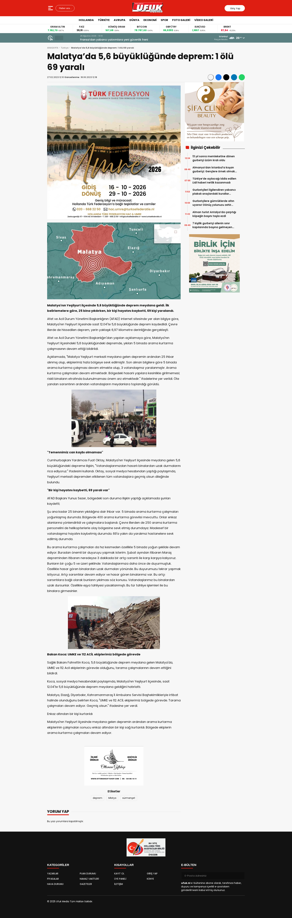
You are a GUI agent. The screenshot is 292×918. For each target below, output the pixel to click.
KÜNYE (150, 878)
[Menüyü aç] (51, 8)
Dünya (134, 20)
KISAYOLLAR (124, 865)
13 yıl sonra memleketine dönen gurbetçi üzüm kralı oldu (213, 158)
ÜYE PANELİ (120, 878)
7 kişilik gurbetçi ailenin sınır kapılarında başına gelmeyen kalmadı (212, 225)
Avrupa (119, 20)
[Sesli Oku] (211, 77)
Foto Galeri (181, 20)
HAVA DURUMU (55, 884)
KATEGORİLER (58, 865)
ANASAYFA (52, 47)
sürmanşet (128, 798)
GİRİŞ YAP (152, 873)
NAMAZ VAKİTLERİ (89, 878)
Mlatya (112, 798)
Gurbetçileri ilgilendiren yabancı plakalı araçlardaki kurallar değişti (214, 192)
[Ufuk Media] (147, 8)
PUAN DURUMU (88, 873)
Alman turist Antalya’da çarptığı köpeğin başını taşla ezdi (214, 214)
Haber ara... (65, 8)
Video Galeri (203, 20)
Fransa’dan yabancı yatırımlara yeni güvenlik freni (100, 40)
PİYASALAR (53, 878)
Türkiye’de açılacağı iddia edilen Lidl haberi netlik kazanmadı (214, 180)
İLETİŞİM (118, 884)
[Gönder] (241, 876)
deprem (97, 798)
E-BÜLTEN (188, 865)
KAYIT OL (119, 873)
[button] (57, 38)
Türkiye (104, 20)
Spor (164, 20)
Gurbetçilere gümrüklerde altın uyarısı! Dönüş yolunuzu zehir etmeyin (213, 203)
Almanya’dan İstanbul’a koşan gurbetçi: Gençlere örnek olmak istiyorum (213, 169)
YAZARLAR (52, 873)
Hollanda (86, 20)
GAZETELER (86, 884)
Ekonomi (150, 20)
